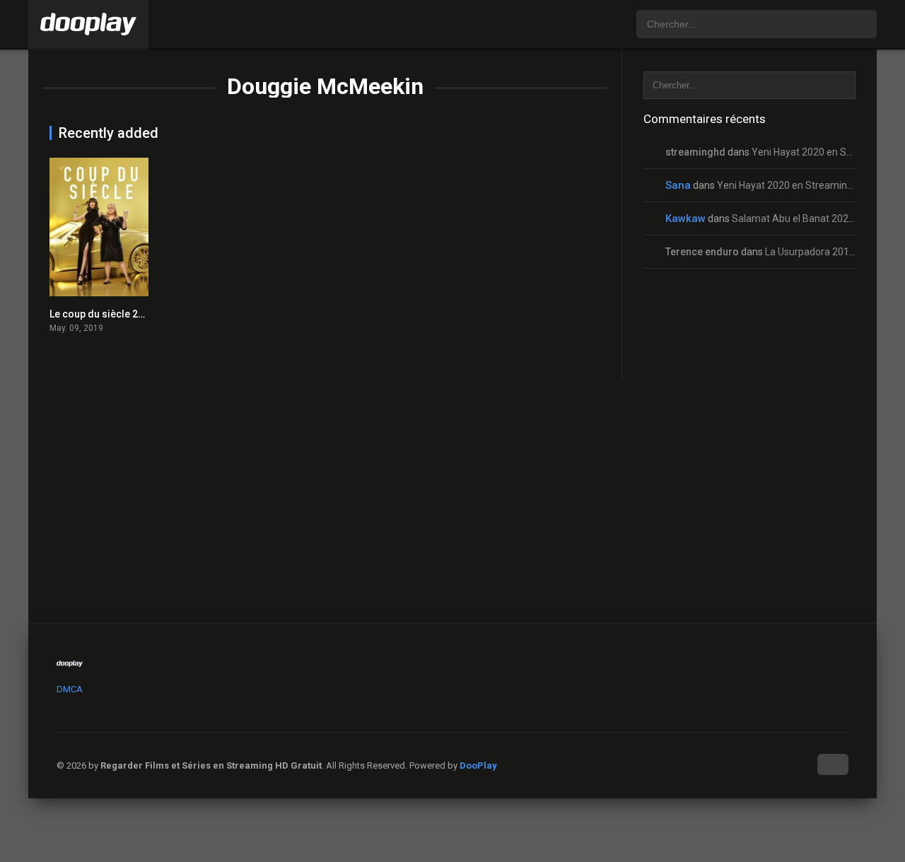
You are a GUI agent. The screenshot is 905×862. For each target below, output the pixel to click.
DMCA (70, 689)
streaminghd (695, 152)
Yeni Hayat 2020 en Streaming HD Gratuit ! (810, 185)
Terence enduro (702, 251)
